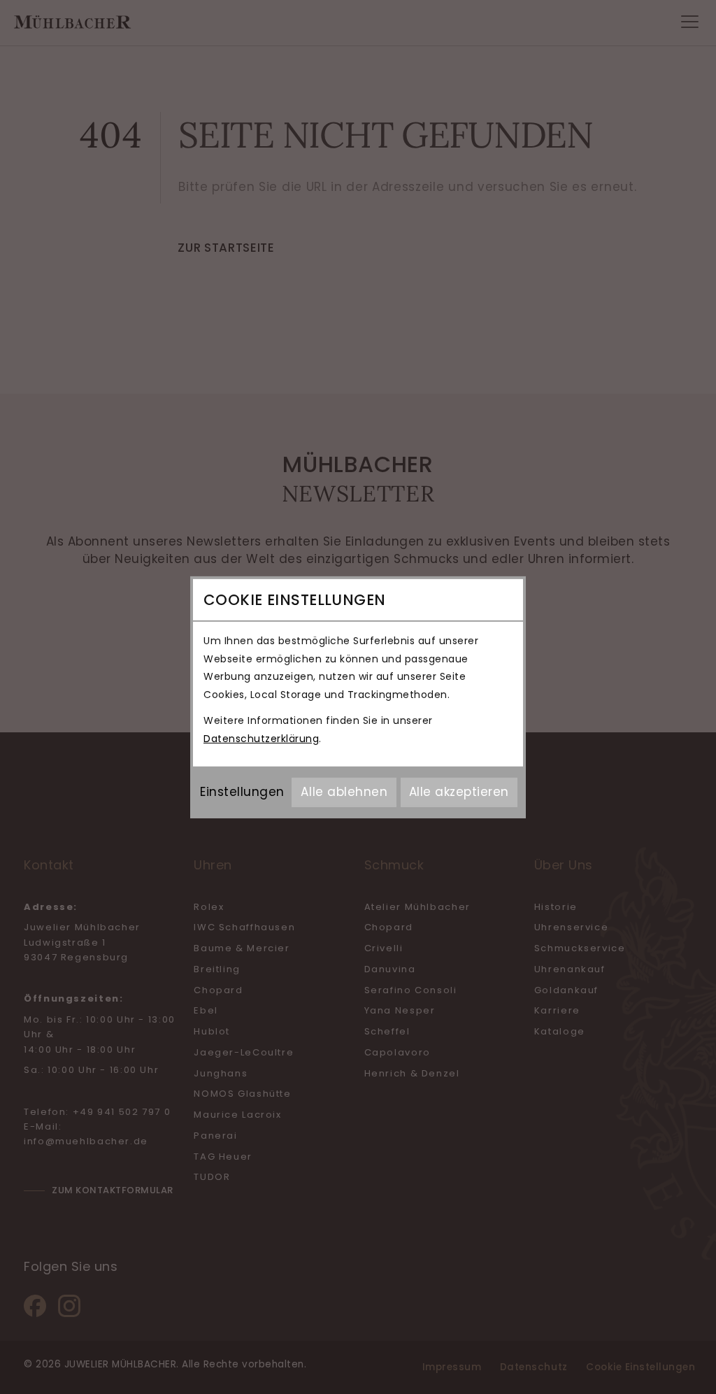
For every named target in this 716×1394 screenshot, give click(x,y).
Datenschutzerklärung (261, 739)
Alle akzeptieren (459, 791)
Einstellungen (242, 791)
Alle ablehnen (344, 791)
